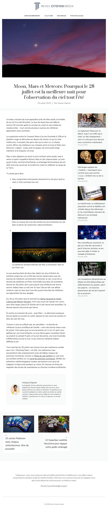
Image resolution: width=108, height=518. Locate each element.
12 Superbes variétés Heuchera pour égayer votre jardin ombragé (55, 444)
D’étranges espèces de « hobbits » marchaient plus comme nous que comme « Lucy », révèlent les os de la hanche (90, 173)
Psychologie (76, 16)
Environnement (32, 16)
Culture (49, 16)
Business (61, 16)
